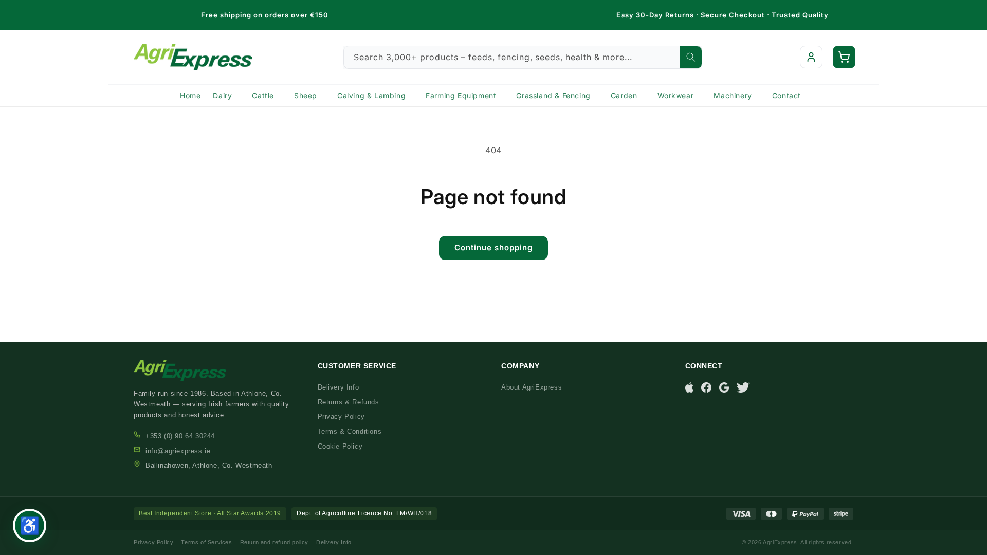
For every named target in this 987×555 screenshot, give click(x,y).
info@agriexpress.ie (177, 451)
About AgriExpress (531, 387)
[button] (844, 57)
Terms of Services (206, 542)
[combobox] (522, 57)
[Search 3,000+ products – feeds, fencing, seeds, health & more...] (691, 57)
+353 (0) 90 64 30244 (180, 436)
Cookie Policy (340, 446)
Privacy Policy (341, 416)
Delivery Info (338, 387)
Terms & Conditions (350, 431)
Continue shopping (493, 247)
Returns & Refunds (348, 402)
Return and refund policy (274, 542)
